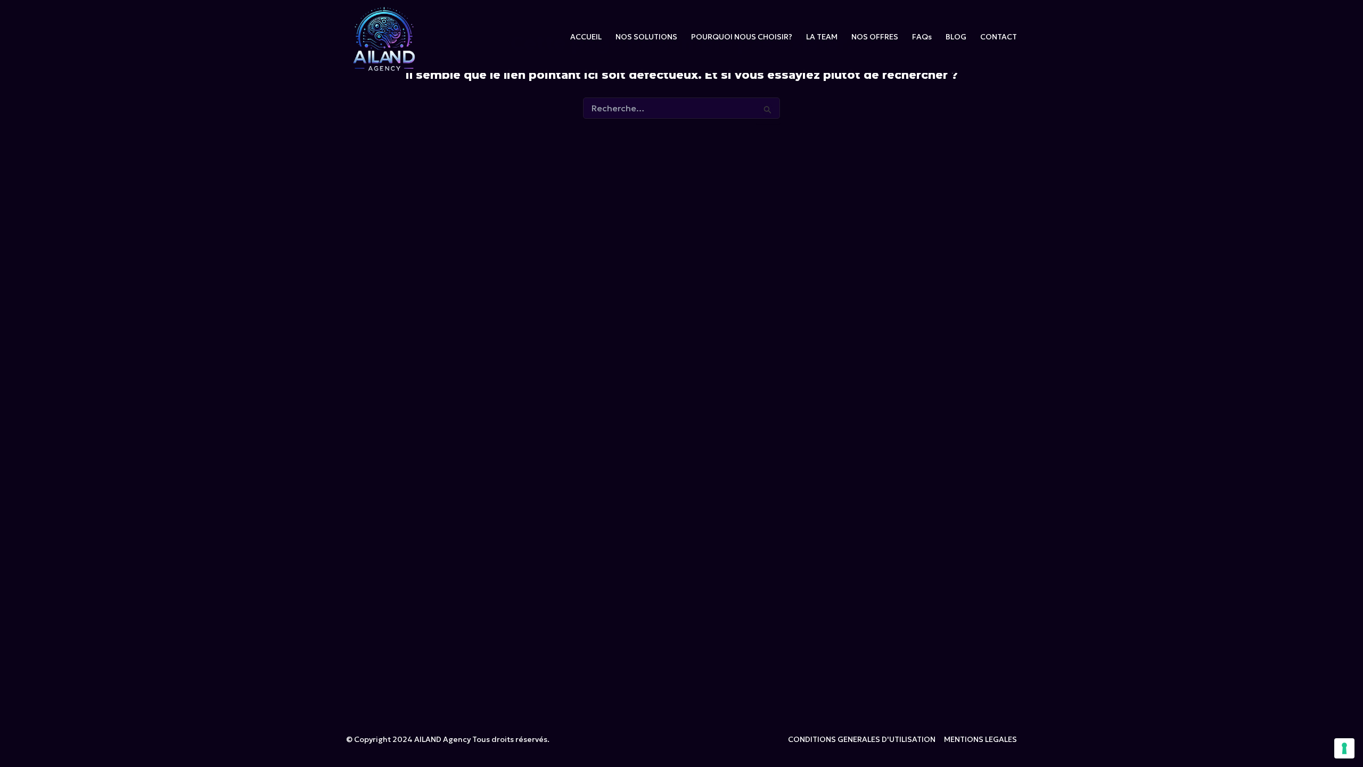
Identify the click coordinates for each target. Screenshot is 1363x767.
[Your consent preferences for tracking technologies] (1344, 748)
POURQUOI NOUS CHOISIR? (741, 37)
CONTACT (998, 37)
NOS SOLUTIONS (646, 37)
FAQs (922, 37)
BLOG (956, 37)
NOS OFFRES (874, 37)
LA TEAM (821, 37)
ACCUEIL (586, 37)
